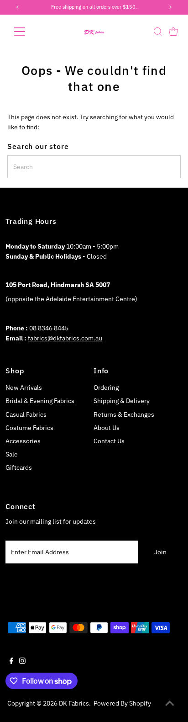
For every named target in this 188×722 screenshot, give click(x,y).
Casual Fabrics (26, 414)
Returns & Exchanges (124, 414)
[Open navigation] (28, 31)
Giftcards (18, 467)
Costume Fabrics (29, 428)
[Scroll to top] (170, 704)
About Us (107, 428)
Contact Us (109, 441)
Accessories (23, 441)
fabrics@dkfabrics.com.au (65, 338)
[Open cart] (173, 31)
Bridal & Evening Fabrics (39, 401)
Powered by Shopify (122, 703)
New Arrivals (23, 387)
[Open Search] (158, 31)
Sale (11, 454)
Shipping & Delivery (122, 401)
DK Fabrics (74, 703)
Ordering (106, 387)
